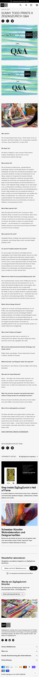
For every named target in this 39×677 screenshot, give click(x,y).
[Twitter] (6, 641)
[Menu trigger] (37, 5)
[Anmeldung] (26, 5)
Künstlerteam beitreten (11, 594)
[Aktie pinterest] (12, 21)
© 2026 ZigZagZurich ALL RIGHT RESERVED (13, 674)
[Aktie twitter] (7, 21)
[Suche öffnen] (21, 5)
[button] (31, 5)
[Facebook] (2, 641)
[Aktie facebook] (2, 21)
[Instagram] (10, 641)
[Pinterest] (13, 641)
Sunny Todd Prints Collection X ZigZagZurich (14, 431)
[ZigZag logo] (4, 5)
